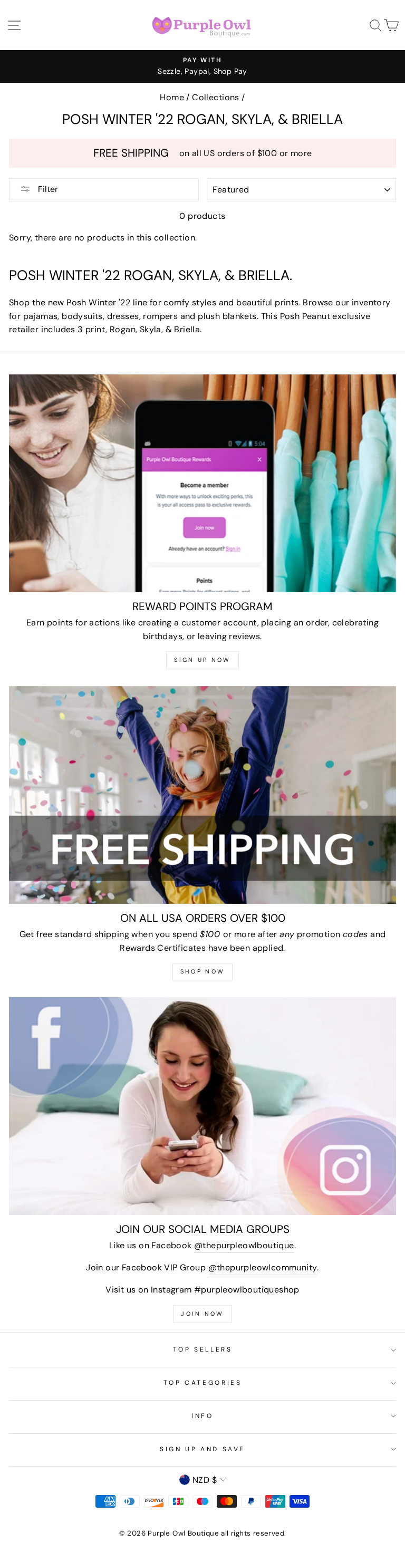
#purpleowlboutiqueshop (247, 1289)
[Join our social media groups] (202, 1106)
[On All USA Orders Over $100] (202, 795)
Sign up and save (202, 1449)
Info (202, 1416)
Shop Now (202, 971)
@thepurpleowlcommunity (262, 1267)
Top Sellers (203, 1349)
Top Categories (202, 1382)
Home (172, 97)
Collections (215, 97)
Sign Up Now (202, 659)
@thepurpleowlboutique (244, 1245)
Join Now (202, 1313)
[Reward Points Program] (202, 483)
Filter (47, 189)
